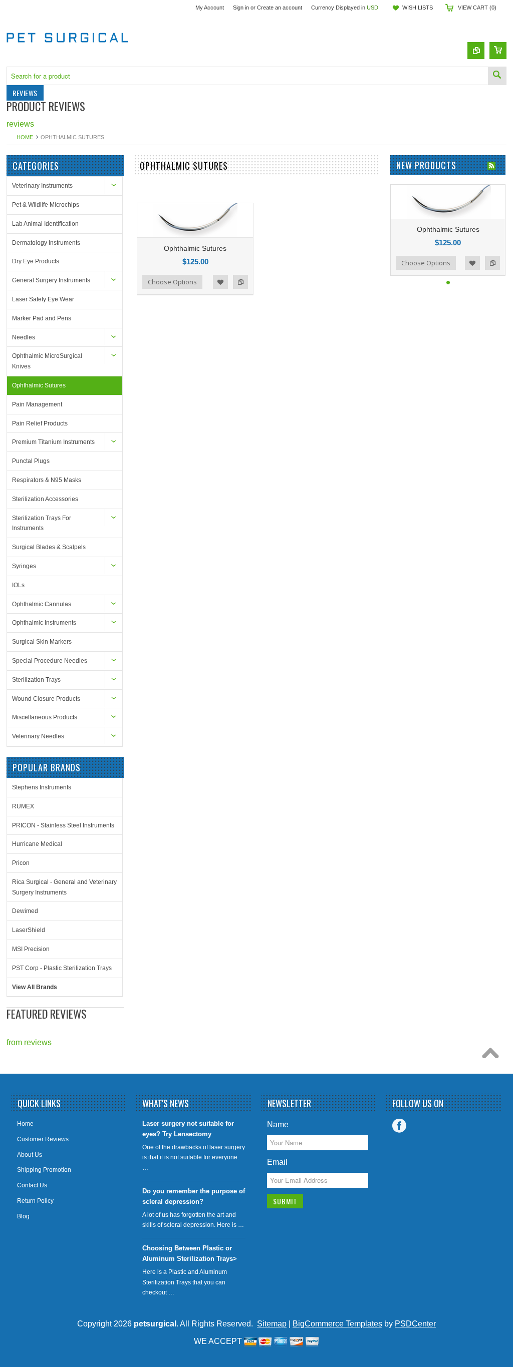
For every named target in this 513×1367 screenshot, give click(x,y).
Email (277, 1162)
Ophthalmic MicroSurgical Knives (47, 361)
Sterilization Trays (36, 679)
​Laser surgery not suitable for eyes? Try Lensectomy (188, 1129)
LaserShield (28, 930)
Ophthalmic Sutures (39, 385)
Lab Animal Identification (45, 223)
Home (25, 137)
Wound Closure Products (46, 698)
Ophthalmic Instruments (44, 622)
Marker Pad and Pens (41, 318)
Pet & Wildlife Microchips (45, 204)
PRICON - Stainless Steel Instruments (63, 825)
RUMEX (23, 806)
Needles (23, 337)
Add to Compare (240, 282)
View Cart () (477, 8)
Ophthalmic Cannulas (41, 604)
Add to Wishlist (220, 282)
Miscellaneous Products (44, 717)
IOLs (18, 585)
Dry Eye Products (35, 261)
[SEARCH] (497, 76)
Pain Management (37, 404)
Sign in (241, 8)
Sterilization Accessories (45, 499)
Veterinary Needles (38, 736)
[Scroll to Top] (493, 1056)
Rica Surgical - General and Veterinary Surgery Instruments (64, 887)
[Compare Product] (475, 50)
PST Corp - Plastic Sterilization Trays (62, 968)
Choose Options (172, 281)
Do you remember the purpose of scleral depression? (193, 1196)
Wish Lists (417, 8)
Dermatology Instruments (46, 242)
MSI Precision (31, 949)
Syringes (24, 566)
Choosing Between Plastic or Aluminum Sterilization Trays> (189, 1253)
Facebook (399, 1126)
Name (278, 1124)
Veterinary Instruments (42, 185)
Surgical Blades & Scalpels (49, 547)
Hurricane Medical (37, 843)
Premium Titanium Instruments (53, 441)
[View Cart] (497, 50)
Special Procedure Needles (49, 660)
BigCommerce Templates (337, 1323)
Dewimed (25, 911)
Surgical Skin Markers (42, 641)
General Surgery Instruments (51, 280)
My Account (209, 8)
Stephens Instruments (41, 787)
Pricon (21, 862)
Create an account (279, 8)
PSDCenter (415, 1323)
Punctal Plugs (31, 461)
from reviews (29, 1042)
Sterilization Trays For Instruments (41, 523)
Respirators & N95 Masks (46, 480)
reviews (20, 124)
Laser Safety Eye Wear (43, 299)
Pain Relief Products (40, 423)
